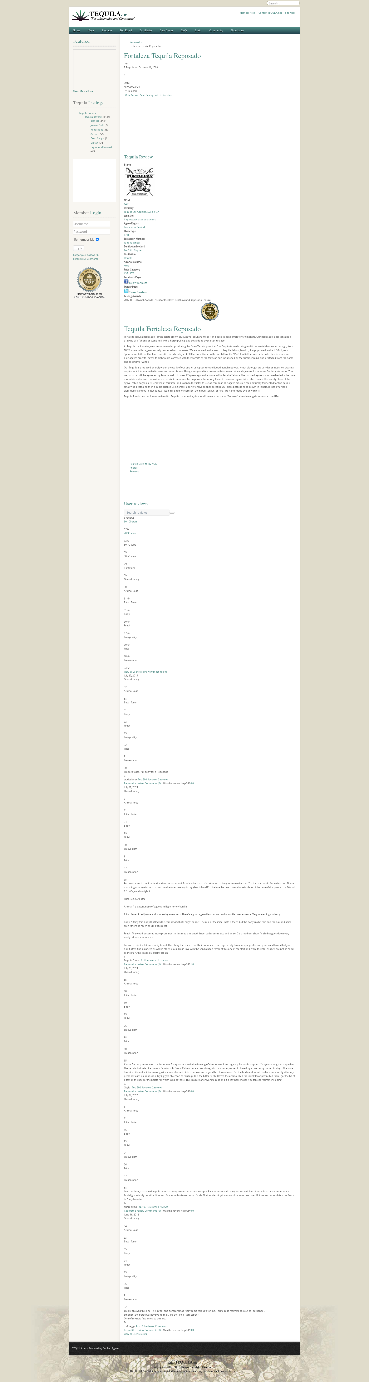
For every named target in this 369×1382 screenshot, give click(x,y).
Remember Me (84, 239)
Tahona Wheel (132, 242)
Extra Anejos (98, 138)
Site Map (290, 12)
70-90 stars (130, 533)
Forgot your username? (86, 258)
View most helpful (157, 671)
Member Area (247, 12)
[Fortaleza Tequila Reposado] (159, 124)
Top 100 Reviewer (147, 1207)
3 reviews (163, 779)
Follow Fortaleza (138, 283)
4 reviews (163, 1207)
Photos (134, 467)
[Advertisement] (210, 431)
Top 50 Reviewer (145, 1326)
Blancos (95, 120)
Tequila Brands (87, 113)
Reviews (134, 471)
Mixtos (94, 143)
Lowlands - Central (134, 227)
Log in (79, 248)
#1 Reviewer (148, 960)
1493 (126, 204)
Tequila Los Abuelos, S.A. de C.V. (141, 211)
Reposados (97, 129)
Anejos (94, 134)
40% (126, 265)
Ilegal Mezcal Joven (83, 91)
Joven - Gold (97, 125)
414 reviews (161, 960)
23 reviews (160, 1326)
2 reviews (157, 1087)
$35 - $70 (129, 273)
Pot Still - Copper (133, 250)
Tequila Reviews (93, 117)
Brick (126, 235)
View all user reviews (135, 671)
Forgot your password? (86, 255)
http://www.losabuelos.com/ (140, 219)
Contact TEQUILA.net (270, 12)
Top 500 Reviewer (148, 779)
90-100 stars (130, 521)
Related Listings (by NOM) (144, 463)
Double (128, 258)
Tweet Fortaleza (138, 292)
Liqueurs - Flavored (101, 147)
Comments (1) (153, 964)
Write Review (131, 95)
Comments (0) (153, 783)
